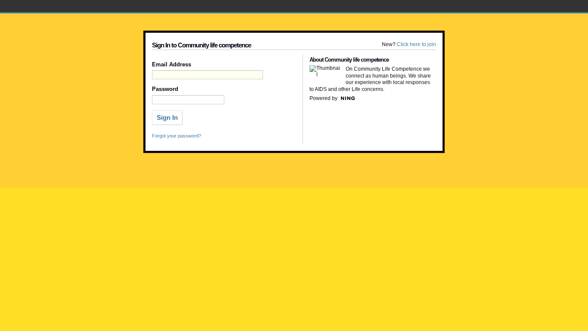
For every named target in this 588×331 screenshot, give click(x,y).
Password (165, 89)
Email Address (171, 65)
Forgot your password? (176, 135)
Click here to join (416, 44)
